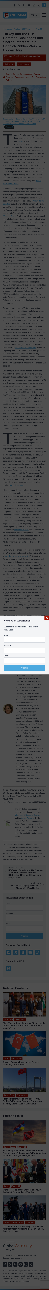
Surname (8, 645)
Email (6, 656)
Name (6, 635)
